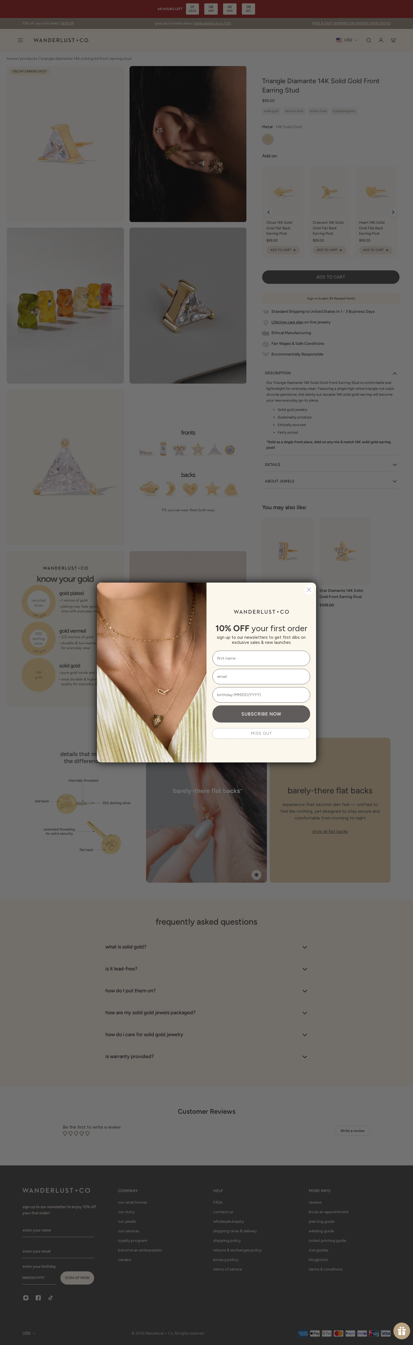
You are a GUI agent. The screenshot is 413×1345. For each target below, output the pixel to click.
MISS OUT (261, 733)
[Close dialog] (309, 590)
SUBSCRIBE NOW (261, 714)
